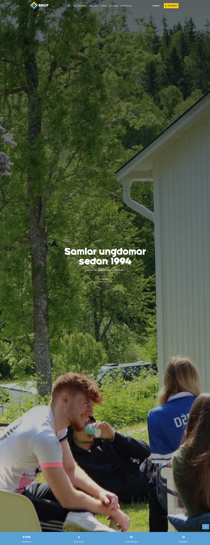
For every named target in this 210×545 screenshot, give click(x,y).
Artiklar (104, 6)
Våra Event (93, 6)
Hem (69, 6)
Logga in (156, 6)
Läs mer (105, 279)
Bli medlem (172, 6)
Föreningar (113, 6)
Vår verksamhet (79, 6)
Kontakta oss (126, 6)
